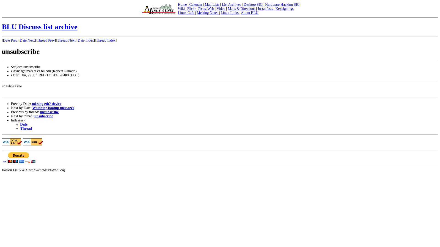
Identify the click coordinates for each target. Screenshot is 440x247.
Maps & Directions (242, 9)
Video (221, 9)
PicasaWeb (206, 9)
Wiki (182, 9)
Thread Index (106, 40)
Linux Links (230, 13)
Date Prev (10, 40)
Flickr (192, 9)
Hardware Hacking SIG (282, 4)
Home (183, 4)
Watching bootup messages (53, 108)
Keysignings (284, 9)
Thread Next (66, 40)
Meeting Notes (208, 13)
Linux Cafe (186, 13)
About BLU (249, 13)
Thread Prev (46, 40)
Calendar (196, 4)
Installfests (266, 9)
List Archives (232, 4)
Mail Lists (212, 4)
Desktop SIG (254, 4)
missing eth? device (46, 104)
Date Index (86, 40)
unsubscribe (49, 112)
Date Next (27, 40)
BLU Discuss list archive (39, 27)
